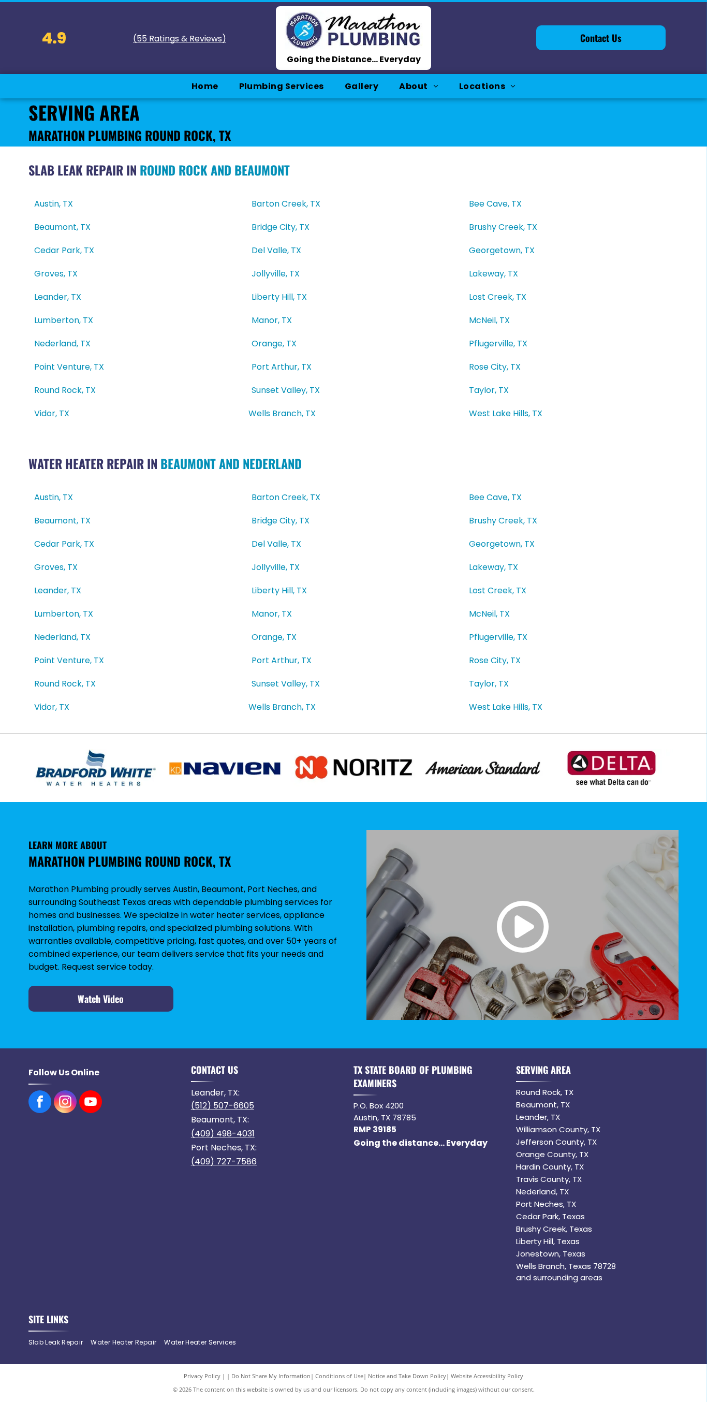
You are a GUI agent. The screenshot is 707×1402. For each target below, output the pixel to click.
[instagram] (65, 1103)
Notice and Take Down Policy (407, 1376)
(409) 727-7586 (224, 1161)
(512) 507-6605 (222, 1106)
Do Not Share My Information (271, 1376)
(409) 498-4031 (223, 1134)
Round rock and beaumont (215, 169)
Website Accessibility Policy (487, 1376)
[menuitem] (205, 86)
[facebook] (39, 1103)
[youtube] (90, 1103)
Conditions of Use (339, 1376)
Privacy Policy (202, 1376)
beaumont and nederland (231, 463)
